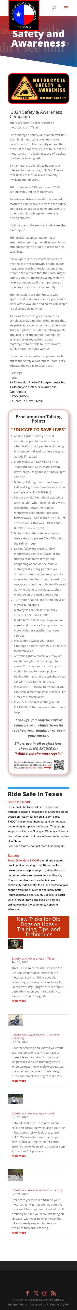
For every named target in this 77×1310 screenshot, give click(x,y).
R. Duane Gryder (58, 1304)
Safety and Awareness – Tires (33, 958)
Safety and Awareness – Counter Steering (36, 1036)
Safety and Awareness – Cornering (37, 1190)
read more (19, 1001)
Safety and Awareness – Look (33, 1113)
